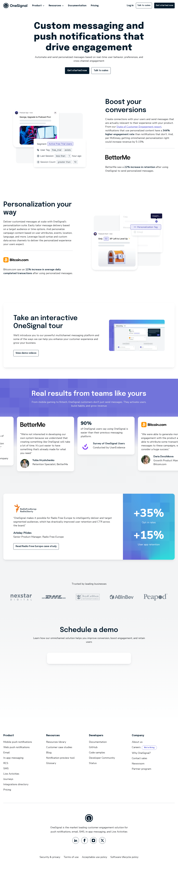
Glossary (51, 763)
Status (93, 763)
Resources (55, 5)
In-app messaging (13, 757)
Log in (130, 5)
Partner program (141, 768)
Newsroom (138, 763)
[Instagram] (93, 840)
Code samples (97, 752)
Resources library (56, 741)
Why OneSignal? (141, 752)
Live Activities (11, 773)
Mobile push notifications (17, 741)
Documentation (77, 5)
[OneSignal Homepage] (15, 5)
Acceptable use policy (94, 857)
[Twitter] (102, 840)
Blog (49, 752)
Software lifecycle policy (124, 857)
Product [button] (37, 5)
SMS (6, 768)
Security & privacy (50, 857)
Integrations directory (15, 784)
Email (6, 752)
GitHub (93, 747)
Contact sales (139, 758)
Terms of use (71, 857)
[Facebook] (84, 840)
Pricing (95, 5)
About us (137, 741)
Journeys (8, 779)
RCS (5, 763)
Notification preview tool (60, 757)
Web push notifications (16, 747)
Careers (136, 747)
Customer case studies (59, 747)
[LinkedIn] (75, 840)
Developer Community (102, 757)
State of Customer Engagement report (139, 126)
